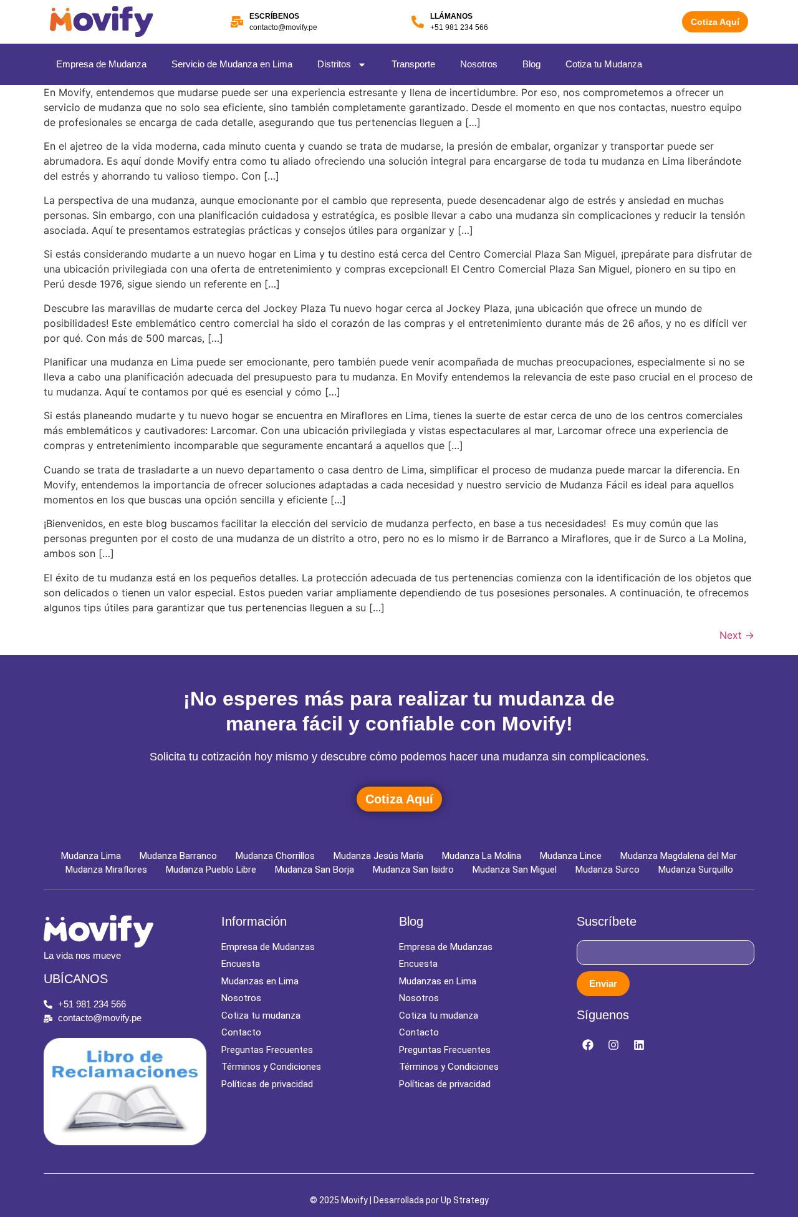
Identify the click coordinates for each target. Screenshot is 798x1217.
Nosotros (479, 64)
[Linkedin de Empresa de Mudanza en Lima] (639, 1045)
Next (736, 635)
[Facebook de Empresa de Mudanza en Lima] (588, 1045)
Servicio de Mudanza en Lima (231, 64)
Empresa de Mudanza (101, 64)
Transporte (413, 64)
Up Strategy (465, 1200)
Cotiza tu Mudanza (603, 64)
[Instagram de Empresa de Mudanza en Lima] (613, 1045)
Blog (531, 64)
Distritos (334, 64)
